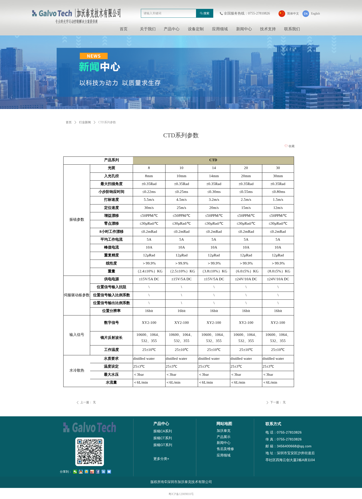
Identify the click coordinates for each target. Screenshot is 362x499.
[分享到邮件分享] (109, 472)
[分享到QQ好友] (81, 472)
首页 (69, 122)
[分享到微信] (75, 472)
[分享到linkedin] (103, 472)
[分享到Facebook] (98, 472)
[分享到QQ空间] (86, 472)
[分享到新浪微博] (92, 472)
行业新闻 (85, 122)
